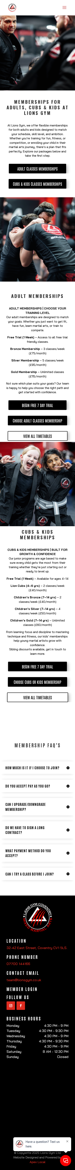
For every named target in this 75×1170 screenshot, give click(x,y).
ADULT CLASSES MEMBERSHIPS (37, 168)
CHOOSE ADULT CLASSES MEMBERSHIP (37, 420)
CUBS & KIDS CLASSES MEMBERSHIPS (37, 183)
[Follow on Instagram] (11, 1005)
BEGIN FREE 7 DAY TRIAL (37, 405)
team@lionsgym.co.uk (24, 980)
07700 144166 (18, 964)
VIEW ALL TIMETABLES (37, 435)
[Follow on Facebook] (21, 1005)
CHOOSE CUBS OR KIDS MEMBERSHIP (37, 681)
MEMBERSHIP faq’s (37, 745)
